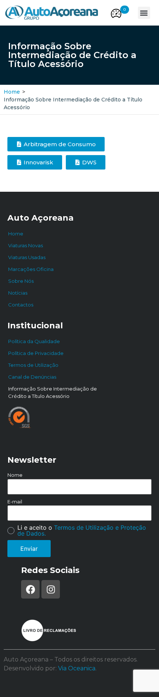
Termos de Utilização (33, 365)
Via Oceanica (76, 668)
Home (12, 91)
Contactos (20, 305)
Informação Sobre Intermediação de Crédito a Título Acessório (52, 392)
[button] (124, 10)
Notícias (17, 293)
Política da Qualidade (34, 341)
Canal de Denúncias (32, 377)
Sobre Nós (21, 281)
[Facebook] (30, 589)
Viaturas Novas (25, 245)
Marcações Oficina (31, 269)
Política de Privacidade (36, 353)
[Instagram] (50, 589)
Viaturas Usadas (26, 257)
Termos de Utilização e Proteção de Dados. (81, 530)
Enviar (29, 548)
